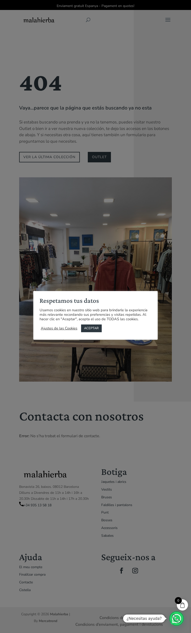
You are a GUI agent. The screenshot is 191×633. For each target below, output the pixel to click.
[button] (176, 618)
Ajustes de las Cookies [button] (59, 328)
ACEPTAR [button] (91, 328)
